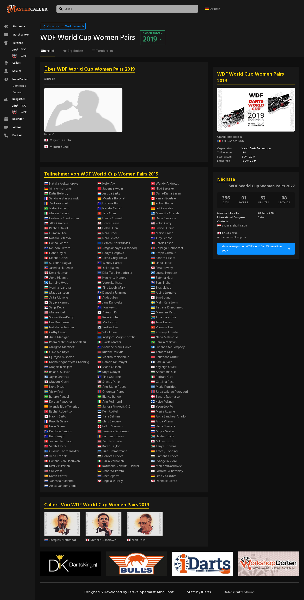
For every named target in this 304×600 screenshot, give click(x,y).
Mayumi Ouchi (60, 140)
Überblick (48, 50)
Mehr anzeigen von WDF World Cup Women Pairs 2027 (251, 248)
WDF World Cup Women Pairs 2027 (262, 186)
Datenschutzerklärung (239, 592)
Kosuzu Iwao (230, 233)
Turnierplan (104, 50)
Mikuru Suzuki (60, 146)
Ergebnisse (75, 50)
